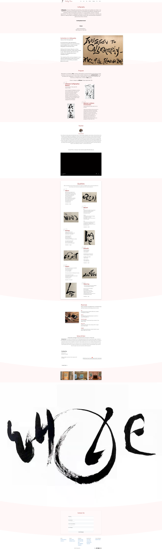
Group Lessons (71, 539)
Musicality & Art (89, 542)
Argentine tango (80, 539)
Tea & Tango (89, 539)
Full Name (69, 516)
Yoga (78, 542)
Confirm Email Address (71, 523)
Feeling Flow (68, 1)
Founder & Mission (63, 539)
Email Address (70, 520)
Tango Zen (88, 543)
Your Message (70, 527)
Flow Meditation (80, 543)
